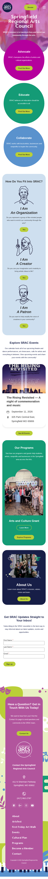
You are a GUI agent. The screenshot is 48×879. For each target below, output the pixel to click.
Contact (16, 853)
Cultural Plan (19, 837)
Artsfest (17, 821)
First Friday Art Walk (24, 826)
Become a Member (23, 848)
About (15, 816)
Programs (17, 843)
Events (15, 832)
